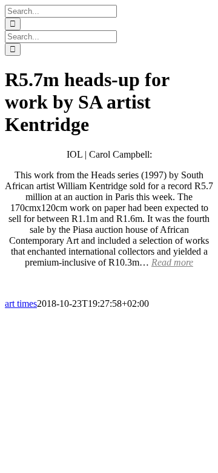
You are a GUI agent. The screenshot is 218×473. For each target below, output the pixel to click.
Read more (172, 262)
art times (21, 303)
